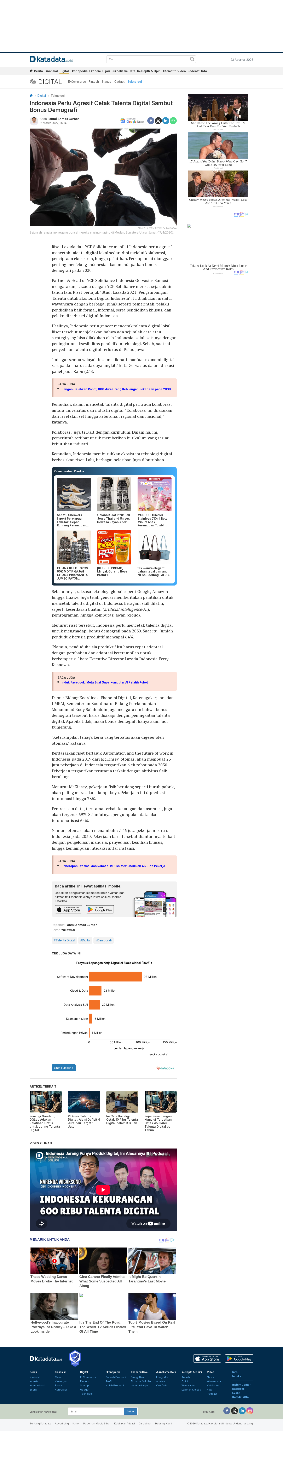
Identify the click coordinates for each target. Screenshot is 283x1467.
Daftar (130, 1411)
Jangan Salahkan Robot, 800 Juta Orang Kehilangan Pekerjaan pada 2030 (116, 389)
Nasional (35, 1377)
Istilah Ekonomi (115, 1385)
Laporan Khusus (191, 1389)
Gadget (119, 81)
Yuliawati (68, 930)
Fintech (94, 81)
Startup (106, 81)
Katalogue (213, 1385)
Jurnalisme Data (123, 71)
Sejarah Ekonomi (116, 1377)
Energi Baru (138, 1377)
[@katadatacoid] (249, 1410)
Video (181, 71)
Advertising (62, 1423)
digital (92, 252)
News (210, 1377)
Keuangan (61, 1381)
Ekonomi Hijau (99, 71)
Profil (109, 1381)
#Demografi (104, 940)
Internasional (37, 1385)
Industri (34, 1381)
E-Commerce (77, 81)
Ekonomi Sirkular (141, 1381)
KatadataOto (240, 1397)
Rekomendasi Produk (69, 471)
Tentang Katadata (40, 1423)
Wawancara (188, 1385)
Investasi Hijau (140, 1385)
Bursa (58, 1385)
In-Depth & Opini (149, 71)
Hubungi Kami (163, 1423)
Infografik (162, 1377)
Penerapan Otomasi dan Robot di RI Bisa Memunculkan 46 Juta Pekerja (113, 866)
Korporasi (61, 1389)
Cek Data (161, 1385)
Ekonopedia (79, 71)
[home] (31, 71)
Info (204, 71)
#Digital (85, 940)
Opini (184, 1381)
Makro (59, 1377)
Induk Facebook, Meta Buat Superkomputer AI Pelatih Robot (105, 682)
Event (235, 1392)
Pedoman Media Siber (96, 1423)
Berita (38, 71)
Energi (33, 1389)
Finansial (51, 71)
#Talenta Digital (64, 940)
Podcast (193, 71)
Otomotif (169, 71)
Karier (76, 1423)
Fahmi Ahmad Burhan (64, 118)
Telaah (185, 1377)
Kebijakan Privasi (124, 1423)
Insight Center (241, 1384)
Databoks (238, 1388)
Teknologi (134, 81)
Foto (210, 1389)
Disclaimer (145, 1423)
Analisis (161, 1381)
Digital (64, 71)
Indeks (236, 1376)
